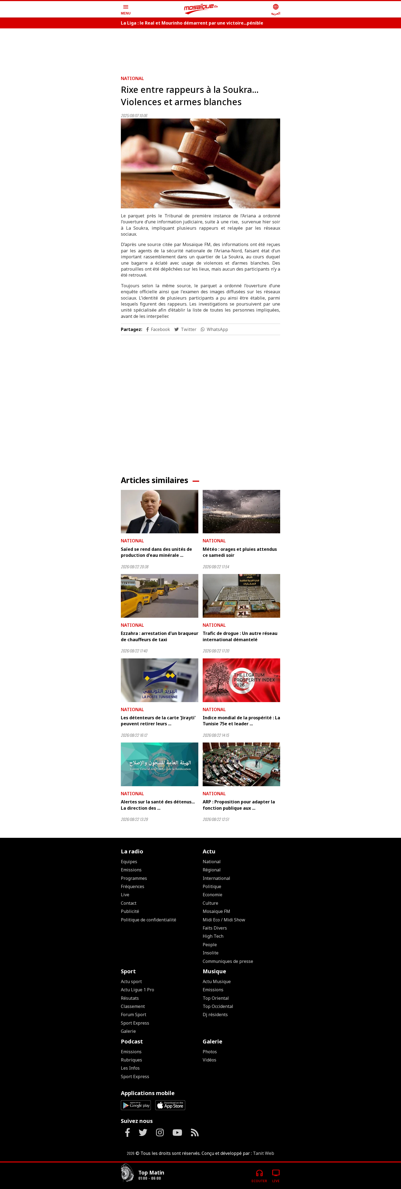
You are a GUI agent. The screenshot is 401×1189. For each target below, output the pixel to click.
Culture (210, 903)
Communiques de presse (228, 961)
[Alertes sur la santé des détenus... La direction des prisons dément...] (159, 764)
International (216, 878)
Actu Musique (217, 981)
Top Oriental (216, 998)
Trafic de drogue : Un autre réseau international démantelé (240, 636)
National (132, 78)
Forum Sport (133, 1014)
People (210, 945)
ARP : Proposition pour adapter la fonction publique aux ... (239, 805)
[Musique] (127, 1174)
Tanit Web (263, 1153)
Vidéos (209, 1060)
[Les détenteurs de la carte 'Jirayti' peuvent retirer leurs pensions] (159, 680)
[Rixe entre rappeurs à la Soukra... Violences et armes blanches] (200, 163)
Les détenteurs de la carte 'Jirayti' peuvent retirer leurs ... (158, 721)
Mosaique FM (216, 911)
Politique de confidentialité (148, 920)
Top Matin (151, 1172)
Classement (133, 1006)
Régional (212, 870)
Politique (212, 886)
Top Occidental (218, 1006)
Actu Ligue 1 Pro (137, 990)
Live (125, 895)
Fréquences (132, 886)
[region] (200, 49)
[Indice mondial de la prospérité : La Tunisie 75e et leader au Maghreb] (241, 680)
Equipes (129, 862)
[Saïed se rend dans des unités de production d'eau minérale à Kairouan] (159, 512)
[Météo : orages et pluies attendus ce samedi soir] (241, 512)
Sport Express (135, 1023)
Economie (212, 895)
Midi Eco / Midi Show (224, 920)
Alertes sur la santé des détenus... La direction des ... (158, 805)
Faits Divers (215, 928)
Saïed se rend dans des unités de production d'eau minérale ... (156, 552)
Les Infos (130, 1068)
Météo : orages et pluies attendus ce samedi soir (240, 552)
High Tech (213, 936)
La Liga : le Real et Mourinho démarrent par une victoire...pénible (192, 23)
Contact (128, 903)
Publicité (130, 911)
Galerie (128, 1031)
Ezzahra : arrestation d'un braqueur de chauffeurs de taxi (159, 636)
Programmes (134, 878)
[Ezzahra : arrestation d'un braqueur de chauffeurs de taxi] (159, 596)
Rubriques (131, 1060)
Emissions (131, 870)
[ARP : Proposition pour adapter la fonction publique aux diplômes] (241, 764)
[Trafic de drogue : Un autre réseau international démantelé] (241, 596)
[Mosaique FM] (201, 9)
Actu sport (131, 981)
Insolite (211, 953)
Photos (210, 1052)
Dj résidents (215, 1014)
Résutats (130, 998)
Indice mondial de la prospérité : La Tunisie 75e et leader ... (241, 721)
